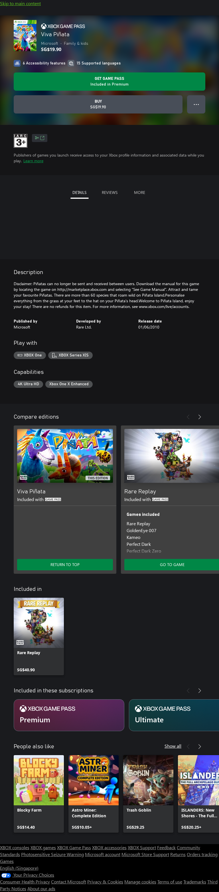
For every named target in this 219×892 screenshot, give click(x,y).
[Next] (199, 417)
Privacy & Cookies (105, 882)
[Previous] (188, 417)
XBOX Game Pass (74, 847)
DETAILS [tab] (79, 192)
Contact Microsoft (68, 882)
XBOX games (43, 847)
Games (7, 861)
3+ (37, 138)
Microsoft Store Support (145, 854)
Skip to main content (20, 3)
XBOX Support (142, 847)
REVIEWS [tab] (109, 192)
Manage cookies (140, 882)
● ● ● (196, 104)
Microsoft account (102, 854)
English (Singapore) (19, 868)
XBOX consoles (14, 847)
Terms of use (169, 882)
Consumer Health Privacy (25, 882)
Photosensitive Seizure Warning (52, 854)
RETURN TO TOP (65, 564)
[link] (39, 636)
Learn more (33, 160)
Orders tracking (202, 854)
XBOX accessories (109, 847)
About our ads (41, 888)
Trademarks (194, 882)
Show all (173, 746)
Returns (178, 854)
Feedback (166, 847)
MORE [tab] (139, 192)
